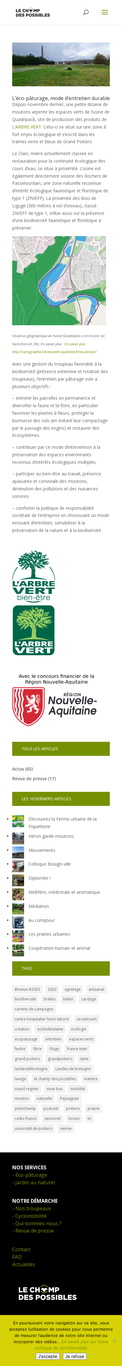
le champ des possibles (55, 1078)
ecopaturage (26, 1039)
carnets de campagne (34, 1009)
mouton (22, 1098)
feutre (20, 1048)
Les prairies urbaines (49, 934)
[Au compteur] (18, 924)
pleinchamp (25, 1108)
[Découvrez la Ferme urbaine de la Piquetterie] (18, 822)
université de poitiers (33, 1128)
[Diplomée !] (18, 881)
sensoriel (52, 1118)
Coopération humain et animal (59, 948)
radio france (26, 1118)
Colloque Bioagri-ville (49, 864)
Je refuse (74, 1356)
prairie (93, 1108)
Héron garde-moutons (51, 836)
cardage (88, 999)
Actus (18, 769)
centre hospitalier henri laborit (42, 1019)
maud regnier (27, 1088)
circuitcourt (87, 1019)
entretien (53, 1039)
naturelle (44, 1098)
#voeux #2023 (27, 989)
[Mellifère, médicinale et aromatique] (18, 895)
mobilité (77, 1088)
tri (89, 1118)
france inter (77, 1048)
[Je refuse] (114, 1341)
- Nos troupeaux (31, 1208)
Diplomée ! (39, 878)
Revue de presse (29, 779)
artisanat (96, 989)
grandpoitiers (60, 1058)
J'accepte (47, 1356)
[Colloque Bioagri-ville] (18, 867)
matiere (91, 1078)
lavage (20, 1078)
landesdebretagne (31, 1068)
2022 (52, 989)
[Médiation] (18, 910)
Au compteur (41, 920)
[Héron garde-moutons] (18, 839)
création (22, 1029)
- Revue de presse (33, 1230)
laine (84, 1058)
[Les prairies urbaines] (18, 937)
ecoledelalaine (50, 1029)
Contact (21, 1249)
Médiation (38, 906)
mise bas (55, 1088)
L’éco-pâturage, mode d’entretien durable (61, 98)
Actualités (23, 1264)
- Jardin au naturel (33, 1182)
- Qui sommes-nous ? (37, 1223)
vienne (66, 1128)
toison (74, 1118)
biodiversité (25, 999)
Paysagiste (69, 1098)
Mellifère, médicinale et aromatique (64, 892)
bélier (68, 999)
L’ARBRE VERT (26, 127)
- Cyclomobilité (29, 1215)
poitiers (73, 1108)
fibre (37, 1048)
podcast (50, 1108)
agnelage (72, 989)
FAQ (17, 1256)
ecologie (78, 1029)
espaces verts (81, 1039)
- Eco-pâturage (29, 1174)
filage (54, 1048)
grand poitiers (27, 1058)
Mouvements (41, 850)
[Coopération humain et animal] (18, 951)
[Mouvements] (18, 854)
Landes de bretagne (73, 1068)
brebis (49, 999)
